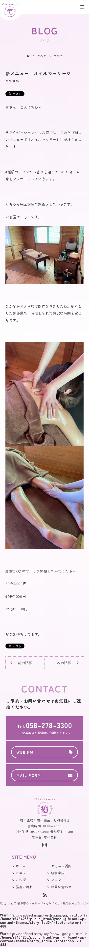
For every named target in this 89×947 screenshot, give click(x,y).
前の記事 (25, 662)
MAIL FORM (29, 775)
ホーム (21, 865)
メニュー (22, 872)
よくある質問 (61, 865)
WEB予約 (25, 752)
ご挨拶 (21, 879)
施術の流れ (24, 886)
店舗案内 (58, 872)
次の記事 (64, 662)
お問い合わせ (61, 886)
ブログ (56, 879)
